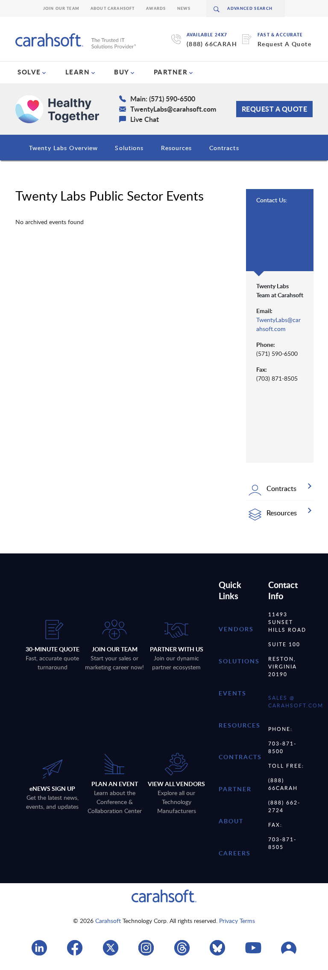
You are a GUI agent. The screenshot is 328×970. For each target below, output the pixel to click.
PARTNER (171, 72)
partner (235, 789)
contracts (240, 757)
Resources (176, 148)
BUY (121, 72)
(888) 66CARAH (212, 44)
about (231, 821)
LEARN (77, 72)
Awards (156, 8)
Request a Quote (275, 109)
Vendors (236, 629)
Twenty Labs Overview (63, 148)
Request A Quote (284, 44)
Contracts (224, 148)
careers (235, 853)
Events (232, 693)
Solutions (129, 148)
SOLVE (29, 72)
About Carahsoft (113, 8)
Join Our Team (61, 8)
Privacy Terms (237, 921)
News (184, 8)
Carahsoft (108, 921)
